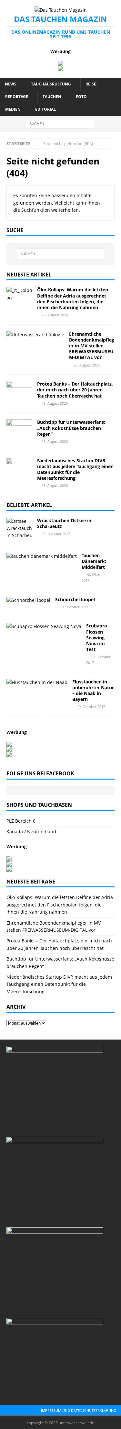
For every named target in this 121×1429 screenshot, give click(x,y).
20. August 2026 (87, 365)
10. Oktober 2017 (56, 533)
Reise (91, 84)
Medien (13, 109)
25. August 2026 (55, 314)
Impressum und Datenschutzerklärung (78, 1410)
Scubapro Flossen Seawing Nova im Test (96, 637)
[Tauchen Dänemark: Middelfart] (41, 556)
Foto (81, 96)
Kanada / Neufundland (31, 831)
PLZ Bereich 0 (20, 821)
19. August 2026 (55, 403)
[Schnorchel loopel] (28, 600)
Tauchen (52, 96)
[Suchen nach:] (60, 123)
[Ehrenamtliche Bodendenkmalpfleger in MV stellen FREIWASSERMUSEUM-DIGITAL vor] (35, 334)
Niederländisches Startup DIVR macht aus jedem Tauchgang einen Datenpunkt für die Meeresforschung (75, 469)
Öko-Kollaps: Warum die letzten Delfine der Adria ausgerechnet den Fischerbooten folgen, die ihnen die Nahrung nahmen (72, 298)
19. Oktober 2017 (74, 606)
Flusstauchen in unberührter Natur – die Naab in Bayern (93, 691)
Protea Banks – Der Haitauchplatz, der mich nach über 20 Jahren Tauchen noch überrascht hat (75, 390)
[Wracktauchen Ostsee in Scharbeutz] (19, 528)
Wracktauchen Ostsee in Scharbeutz (64, 523)
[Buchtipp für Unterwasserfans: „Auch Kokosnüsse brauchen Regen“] (19, 429)
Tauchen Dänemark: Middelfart (94, 561)
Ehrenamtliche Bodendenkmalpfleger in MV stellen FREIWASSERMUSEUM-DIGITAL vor (91, 346)
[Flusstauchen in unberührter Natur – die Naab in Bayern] (36, 682)
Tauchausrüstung (51, 84)
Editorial (45, 109)
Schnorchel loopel (75, 599)
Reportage (16, 96)
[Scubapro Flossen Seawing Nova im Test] (43, 626)
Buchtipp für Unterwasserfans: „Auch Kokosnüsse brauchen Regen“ (71, 428)
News (10, 84)
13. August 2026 (55, 485)
